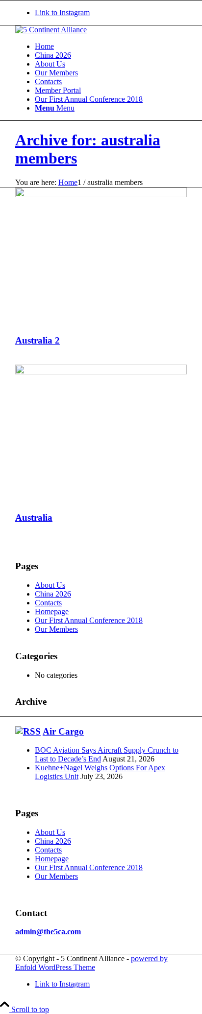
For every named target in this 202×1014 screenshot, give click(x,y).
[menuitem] (111, 46)
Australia (33, 517)
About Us (50, 585)
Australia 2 (37, 340)
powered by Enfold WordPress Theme (91, 962)
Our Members (56, 629)
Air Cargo (63, 731)
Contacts (48, 603)
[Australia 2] (101, 194)
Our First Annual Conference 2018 (89, 620)
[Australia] (101, 372)
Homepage (52, 611)
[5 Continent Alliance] (51, 29)
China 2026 (53, 594)
